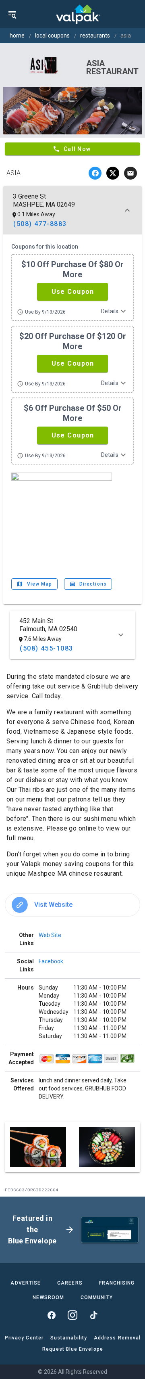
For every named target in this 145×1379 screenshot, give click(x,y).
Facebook (51, 961)
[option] (72, 905)
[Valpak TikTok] (93, 1315)
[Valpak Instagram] (72, 1315)
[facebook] (95, 173)
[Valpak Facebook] (51, 1315)
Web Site (50, 935)
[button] (72, 292)
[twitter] (112, 173)
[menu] (12, 14)
